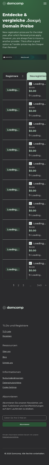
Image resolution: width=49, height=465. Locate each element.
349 (39, 285)
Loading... (12, 90)
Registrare (7, 336)
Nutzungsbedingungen (13, 378)
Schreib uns (8, 363)
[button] (44, 3)
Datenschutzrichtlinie (12, 383)
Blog (5, 357)
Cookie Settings (9, 387)
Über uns (6, 351)
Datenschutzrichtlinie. (11, 437)
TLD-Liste (7, 331)
